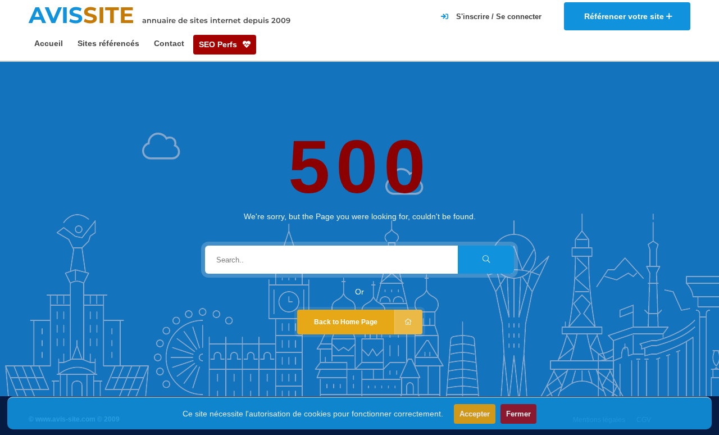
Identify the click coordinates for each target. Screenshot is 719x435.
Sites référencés (108, 43)
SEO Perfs (219, 44)
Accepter (474, 414)
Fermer (518, 414)
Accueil (48, 43)
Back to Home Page (345, 322)
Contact (169, 43)
